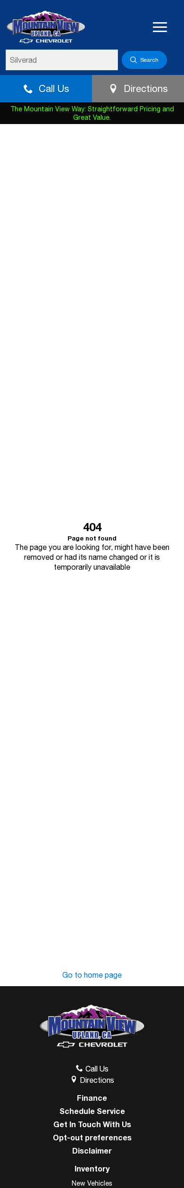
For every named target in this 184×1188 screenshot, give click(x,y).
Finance (92, 1098)
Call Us (54, 88)
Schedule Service (92, 1111)
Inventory (92, 1168)
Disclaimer (92, 1150)
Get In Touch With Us (92, 1124)
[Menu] (160, 27)
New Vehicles (92, 1183)
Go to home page (92, 975)
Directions (145, 88)
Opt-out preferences (92, 1137)
